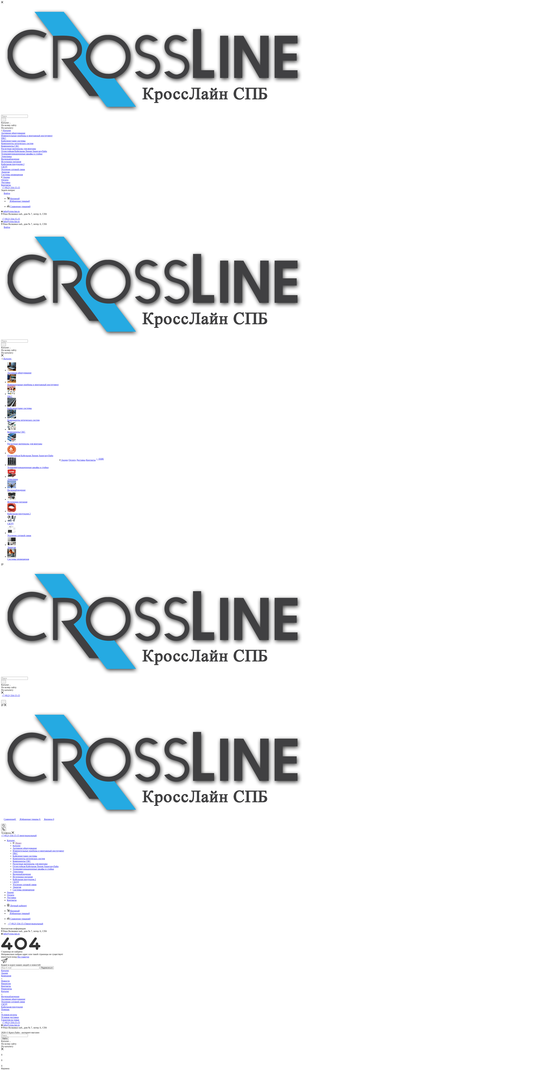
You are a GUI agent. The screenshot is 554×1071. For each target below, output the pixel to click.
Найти (5, 1038)
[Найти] (3, 119)
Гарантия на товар (10, 1020)
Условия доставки (10, 1017)
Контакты (6, 986)
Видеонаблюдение (10, 996)
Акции (4, 973)
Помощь (5, 1009)
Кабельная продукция (12, 1007)
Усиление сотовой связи (13, 1001)
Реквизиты (6, 988)
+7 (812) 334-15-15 (11, 187)
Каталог (17, 845)
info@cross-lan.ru (11, 211)
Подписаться (47, 968)
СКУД (4, 1004)
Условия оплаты (9, 1014)
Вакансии (6, 983)
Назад (18, 843)
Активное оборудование (13, 999)
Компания (6, 976)
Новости (5, 981)
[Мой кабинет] (2, 698)
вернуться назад (9, 957)
